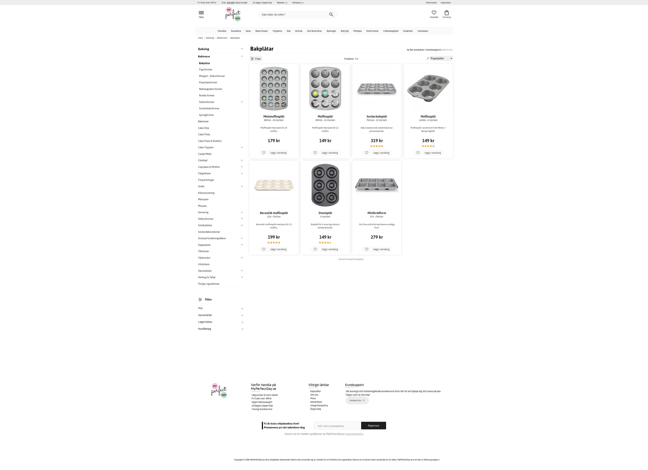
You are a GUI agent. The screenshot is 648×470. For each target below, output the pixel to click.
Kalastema (236, 31)
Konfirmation (372, 31)
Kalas (248, 31)
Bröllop (298, 31)
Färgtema (277, 31)
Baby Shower (261, 31)
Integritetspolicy (319, 405)
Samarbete (316, 401)
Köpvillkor (315, 391)
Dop (289, 31)
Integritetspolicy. (354, 433)
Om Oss (314, 394)
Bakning (345, 31)
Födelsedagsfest (390, 31)
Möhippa (357, 31)
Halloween (422, 31)
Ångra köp (315, 408)
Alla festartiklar (314, 31)
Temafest (222, 31)
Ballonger (331, 31)
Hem (200, 37)
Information (431, 2)
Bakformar (447, 49)
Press (313, 398)
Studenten (408, 31)
